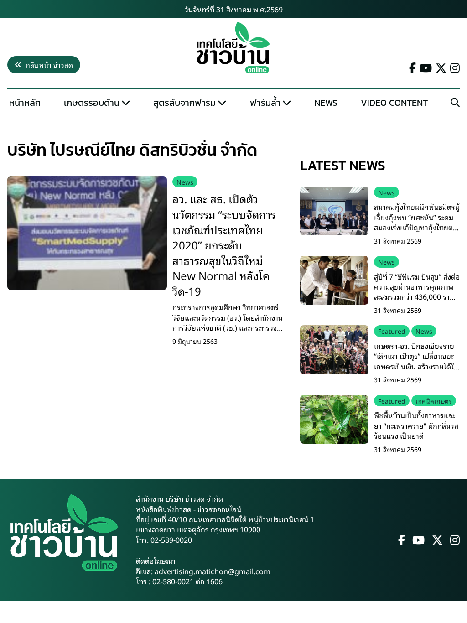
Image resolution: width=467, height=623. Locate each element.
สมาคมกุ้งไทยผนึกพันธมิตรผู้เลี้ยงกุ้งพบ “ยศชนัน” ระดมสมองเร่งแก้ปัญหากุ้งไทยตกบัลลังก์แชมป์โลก (417, 222)
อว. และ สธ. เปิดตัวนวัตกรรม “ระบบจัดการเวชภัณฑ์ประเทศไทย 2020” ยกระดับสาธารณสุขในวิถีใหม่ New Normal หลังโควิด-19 (223, 244)
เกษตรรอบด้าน (91, 102)
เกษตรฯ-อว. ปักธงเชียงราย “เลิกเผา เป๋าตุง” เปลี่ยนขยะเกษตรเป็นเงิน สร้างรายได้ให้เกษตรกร (416, 361)
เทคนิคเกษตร (433, 400)
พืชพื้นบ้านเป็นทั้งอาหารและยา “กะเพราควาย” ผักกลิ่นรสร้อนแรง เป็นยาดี (416, 425)
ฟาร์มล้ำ (265, 102)
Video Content (394, 102)
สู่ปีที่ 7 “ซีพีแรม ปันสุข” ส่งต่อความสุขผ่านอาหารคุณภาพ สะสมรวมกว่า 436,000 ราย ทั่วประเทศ (417, 291)
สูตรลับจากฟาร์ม (184, 102)
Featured (391, 331)
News (325, 102)
